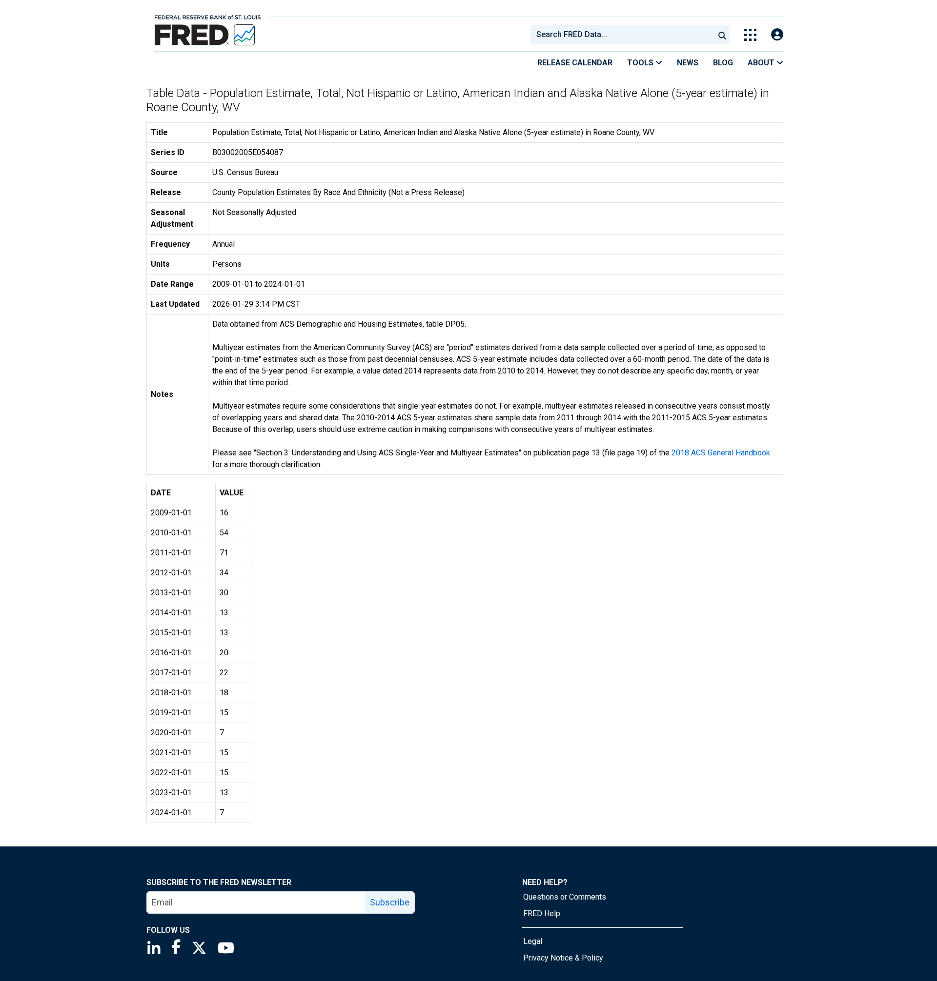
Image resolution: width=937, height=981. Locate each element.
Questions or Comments (564, 897)
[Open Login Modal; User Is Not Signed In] (777, 35)
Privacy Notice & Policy (563, 957)
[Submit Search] (722, 34)
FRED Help (541, 913)
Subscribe (389, 902)
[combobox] (621, 34)
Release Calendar (574, 62)
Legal (532, 941)
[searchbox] (624, 34)
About (762, 62)
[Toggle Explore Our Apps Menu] (750, 35)
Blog (723, 62)
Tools (641, 62)
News (687, 62)
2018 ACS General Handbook (721, 452)
